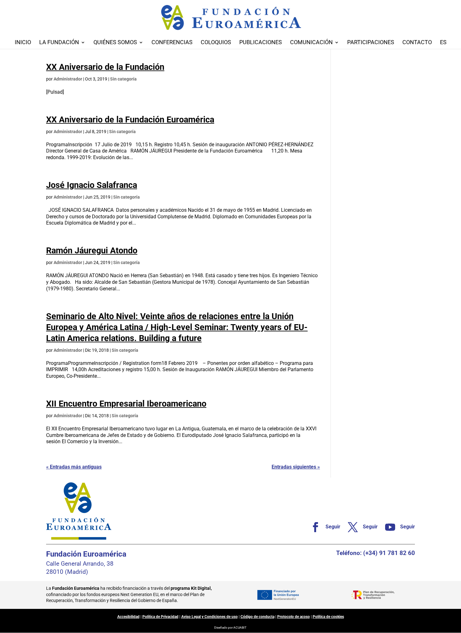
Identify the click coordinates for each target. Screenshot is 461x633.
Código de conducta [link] (257, 617)
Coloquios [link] (216, 42)
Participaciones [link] (370, 42)
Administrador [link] (68, 78)
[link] (322, 527)
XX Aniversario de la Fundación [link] (105, 67)
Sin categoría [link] (123, 78)
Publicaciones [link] (260, 42)
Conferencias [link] (172, 42)
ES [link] (443, 42)
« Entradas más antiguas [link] (74, 467)
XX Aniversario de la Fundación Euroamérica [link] (130, 120)
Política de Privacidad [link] (160, 617)
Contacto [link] (417, 42)
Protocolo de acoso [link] (293, 617)
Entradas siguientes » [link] (296, 467)
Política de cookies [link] (328, 617)
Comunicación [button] (311, 42)
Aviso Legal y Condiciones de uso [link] (209, 617)
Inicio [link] (23, 42)
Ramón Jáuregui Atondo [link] (91, 251)
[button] (454, 587)
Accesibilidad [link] (128, 617)
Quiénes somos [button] (115, 42)
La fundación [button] (59, 42)
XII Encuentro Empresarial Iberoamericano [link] (126, 404)
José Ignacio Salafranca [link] (91, 185)
